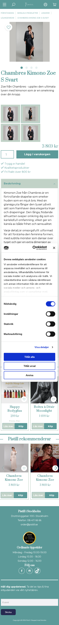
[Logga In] (45, 4)
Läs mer (8, 426)
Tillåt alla (29, 356)
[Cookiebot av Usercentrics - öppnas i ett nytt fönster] (34, 248)
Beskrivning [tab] (12, 183)
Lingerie (45, 13)
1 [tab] (21, 68)
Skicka (8, 612)
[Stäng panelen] (54, 248)
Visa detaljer (42, 347)
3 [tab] (31, 68)
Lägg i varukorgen (37, 154)
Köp (21, 426)
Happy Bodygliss (15, 409)
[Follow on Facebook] (22, 571)
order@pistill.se (29, 524)
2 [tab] (26, 68)
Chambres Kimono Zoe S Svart (33, 18)
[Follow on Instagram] (29, 571)
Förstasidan (7, 13)
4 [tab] (36, 68)
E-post (4, 596)
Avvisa (29, 375)
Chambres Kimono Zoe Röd (45, 480)
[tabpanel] (29, 42)
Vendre (43, 620)
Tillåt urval (30, 366)
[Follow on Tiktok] (37, 571)
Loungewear (7, 18)
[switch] (50, 313)
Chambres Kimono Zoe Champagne (14, 480)
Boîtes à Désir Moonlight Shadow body (44, 411)
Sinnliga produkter (27, 13)
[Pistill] (29, 4)
